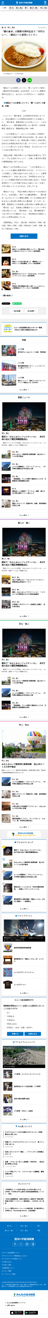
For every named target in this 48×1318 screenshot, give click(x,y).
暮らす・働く (34, 8)
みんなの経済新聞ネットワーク (24, 1295)
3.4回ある (11, 1020)
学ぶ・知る (43, 8)
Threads (33, 1244)
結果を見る (33, 1034)
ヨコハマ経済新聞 (24, 2)
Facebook (15, 1244)
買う (26, 8)
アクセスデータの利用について (12, 1259)
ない (8, 1012)
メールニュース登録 (9, 1274)
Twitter (21, 1244)
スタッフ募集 (7, 1271)
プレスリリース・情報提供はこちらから (15, 1256)
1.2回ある (10, 1016)
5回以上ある (12, 1024)
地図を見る (24, 236)
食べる (12, 8)
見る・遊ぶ (19, 8)
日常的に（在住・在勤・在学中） (20, 1028)
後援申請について (8, 1268)
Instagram (27, 1244)
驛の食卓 (7, 295)
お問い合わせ (7, 1262)
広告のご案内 (7, 1265)
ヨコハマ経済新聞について (11, 1252)
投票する (15, 1034)
